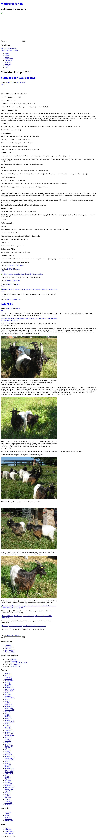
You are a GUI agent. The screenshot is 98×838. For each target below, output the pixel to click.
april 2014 (8, 765)
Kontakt (7, 55)
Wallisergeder (9, 59)
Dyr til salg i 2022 (21, 663)
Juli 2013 (7, 304)
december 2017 (9, 720)
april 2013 (8, 780)
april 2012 (8, 797)
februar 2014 (8, 766)
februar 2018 (8, 718)
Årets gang (8, 64)
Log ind (7, 828)
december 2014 (9, 756)
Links (6, 67)
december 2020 (9, 687)
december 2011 (9, 804)
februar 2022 (8, 677)
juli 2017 (7, 723)
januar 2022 (8, 679)
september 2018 (9, 710)
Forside (7, 53)
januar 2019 (8, 704)
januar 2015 (8, 754)
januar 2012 (8, 803)
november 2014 (9, 758)
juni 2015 (7, 749)
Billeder (7, 65)
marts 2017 (8, 729)
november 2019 (9, 698)
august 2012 (8, 791)
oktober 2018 (9, 708)
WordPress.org (9, 833)
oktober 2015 (9, 746)
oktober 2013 (9, 772)
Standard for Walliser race (18, 77)
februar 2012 (8, 801)
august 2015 (8, 748)
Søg (2, 41)
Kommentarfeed (9, 831)
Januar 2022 (8, 648)
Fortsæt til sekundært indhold (9, 50)
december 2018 (9, 706)
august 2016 (8, 737)
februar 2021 (8, 686)
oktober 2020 (9, 691)
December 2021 (9, 650)
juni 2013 (7, 777)
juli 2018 (7, 713)
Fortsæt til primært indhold (9, 48)
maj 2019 (7, 703)
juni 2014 (7, 763)
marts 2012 (8, 799)
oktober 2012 (9, 789)
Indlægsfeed (8, 829)
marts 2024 (8, 673)
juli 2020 (7, 692)
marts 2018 (8, 717)
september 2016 (9, 735)
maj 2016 (7, 739)
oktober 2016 (9, 734)
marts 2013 (8, 782)
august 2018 (8, 711)
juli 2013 (7, 775)
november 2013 (9, 770)
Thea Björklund (21, 82)
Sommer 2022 (9, 647)
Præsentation (8, 60)
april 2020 (8, 694)
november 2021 (9, 680)
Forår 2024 (8, 645)
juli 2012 (7, 792)
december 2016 (9, 732)
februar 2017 (8, 730)
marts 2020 (8, 696)
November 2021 (9, 652)
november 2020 (9, 689)
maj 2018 (7, 715)
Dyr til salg (8, 62)
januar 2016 (8, 744)
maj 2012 (7, 796)
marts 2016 (8, 741)
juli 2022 (7, 675)
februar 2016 (8, 742)
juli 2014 (7, 761)
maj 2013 (7, 779)
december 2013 (9, 768)
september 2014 (9, 760)
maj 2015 (7, 751)
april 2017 (8, 727)
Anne (18, 269)
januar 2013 (8, 784)
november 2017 (9, 722)
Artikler (7, 57)
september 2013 (9, 773)
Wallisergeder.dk (12, 3)
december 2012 (9, 785)
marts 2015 (8, 753)
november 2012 (9, 787)
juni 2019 (7, 701)
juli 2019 (7, 699)
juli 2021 (7, 682)
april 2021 (8, 684)
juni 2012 (7, 794)
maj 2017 (7, 725)
